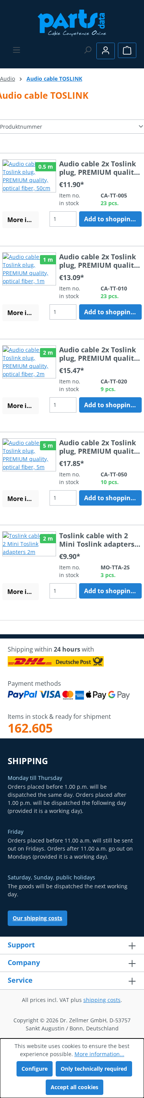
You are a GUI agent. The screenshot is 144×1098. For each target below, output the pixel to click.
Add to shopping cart (113, 219)
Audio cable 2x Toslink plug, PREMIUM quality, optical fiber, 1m (99, 260)
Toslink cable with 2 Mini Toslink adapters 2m (96, 539)
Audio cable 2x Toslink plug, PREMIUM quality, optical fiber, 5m (99, 446)
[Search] (87, 50)
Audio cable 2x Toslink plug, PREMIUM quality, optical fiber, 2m (99, 353)
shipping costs (102, 999)
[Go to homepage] (72, 22)
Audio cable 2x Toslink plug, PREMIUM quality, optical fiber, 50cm (99, 167)
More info (22, 220)
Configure (35, 1068)
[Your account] (105, 51)
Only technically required (94, 1068)
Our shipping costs (37, 918)
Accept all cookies (74, 1087)
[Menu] (16, 50)
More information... (99, 1054)
